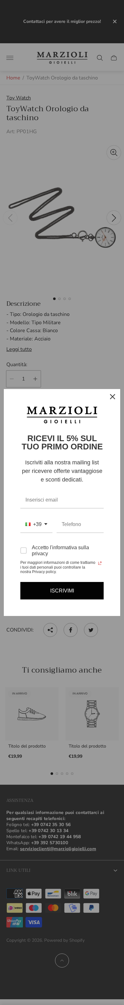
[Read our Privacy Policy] (100, 563)
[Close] (112, 396)
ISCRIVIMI (62, 590)
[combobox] (36, 524)
